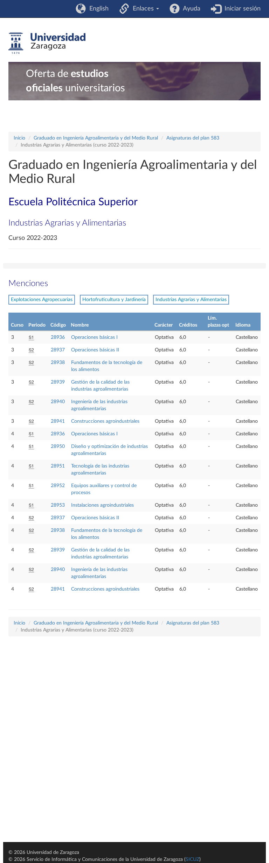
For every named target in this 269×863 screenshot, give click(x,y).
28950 (58, 446)
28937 (58, 350)
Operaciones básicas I (94, 337)
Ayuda (190, 9)
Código (58, 325)
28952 (58, 485)
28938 (58, 362)
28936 (58, 337)
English (97, 9)
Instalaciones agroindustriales (102, 505)
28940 (58, 401)
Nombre (80, 325)
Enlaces (142, 9)
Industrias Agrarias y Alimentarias (191, 299)
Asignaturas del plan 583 (192, 138)
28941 (58, 421)
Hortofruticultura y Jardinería (114, 299)
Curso (17, 325)
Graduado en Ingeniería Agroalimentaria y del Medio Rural (96, 138)
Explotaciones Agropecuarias (42, 299)
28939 (58, 382)
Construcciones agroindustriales (105, 421)
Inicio (19, 138)
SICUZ (192, 859)
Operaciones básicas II (95, 350)
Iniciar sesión (241, 9)
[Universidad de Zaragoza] (46, 43)
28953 (58, 505)
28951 (58, 466)
